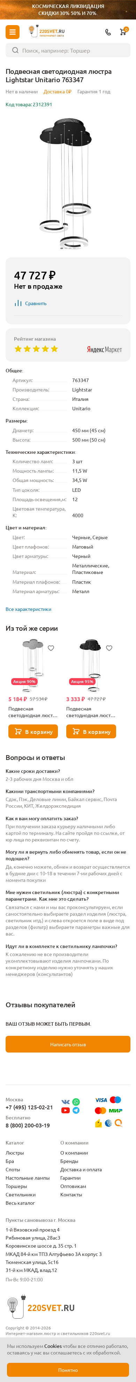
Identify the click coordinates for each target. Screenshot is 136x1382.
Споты (13, 1169)
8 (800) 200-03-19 (28, 1125)
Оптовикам (73, 1186)
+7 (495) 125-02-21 (29, 1107)
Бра (10, 1161)
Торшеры (16, 1186)
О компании (74, 1152)
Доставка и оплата (81, 1169)
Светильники (21, 1194)
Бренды (69, 1161)
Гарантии (70, 1177)
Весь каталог (20, 1202)
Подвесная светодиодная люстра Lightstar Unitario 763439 (33, 712)
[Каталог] (13, 32)
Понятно (68, 1370)
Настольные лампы (28, 1177)
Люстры (15, 1152)
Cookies (53, 1346)
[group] (68, 184)
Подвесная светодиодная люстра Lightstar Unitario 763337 (91, 712)
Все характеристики (28, 609)
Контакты (71, 1194)
